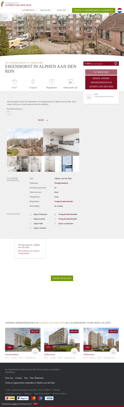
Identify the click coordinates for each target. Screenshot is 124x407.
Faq (25, 378)
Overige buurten (61, 183)
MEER (41, 120)
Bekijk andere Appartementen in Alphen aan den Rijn (101, 82)
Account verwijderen (59, 393)
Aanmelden (28, 10)
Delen (34, 331)
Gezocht (61, 10)
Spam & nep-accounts (42, 393)
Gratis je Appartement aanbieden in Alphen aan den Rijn (30, 383)
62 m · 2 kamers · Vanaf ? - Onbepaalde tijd (98, 358)
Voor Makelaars (37, 378)
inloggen (45, 10)
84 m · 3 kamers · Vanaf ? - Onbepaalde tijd (59, 358)
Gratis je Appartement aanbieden (93, 10)
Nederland (56, 390)
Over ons (9, 378)
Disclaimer (28, 393)
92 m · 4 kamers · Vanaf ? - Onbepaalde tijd (20, 358)
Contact (18, 378)
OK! (35, 404)
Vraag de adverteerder (63, 201)
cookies (14, 404)
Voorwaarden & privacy (13, 393)
